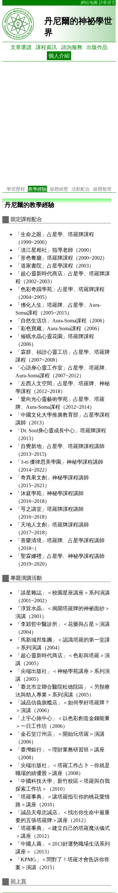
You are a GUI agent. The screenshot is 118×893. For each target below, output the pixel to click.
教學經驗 (37, 189)
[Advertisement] (59, 123)
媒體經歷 (59, 189)
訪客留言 (107, 2)
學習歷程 (16, 189)
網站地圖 (89, 2)
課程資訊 (46, 47)
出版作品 (97, 47)
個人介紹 (59, 56)
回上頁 (18, 881)
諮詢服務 (71, 47)
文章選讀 (20, 47)
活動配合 (80, 189)
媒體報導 (102, 189)
